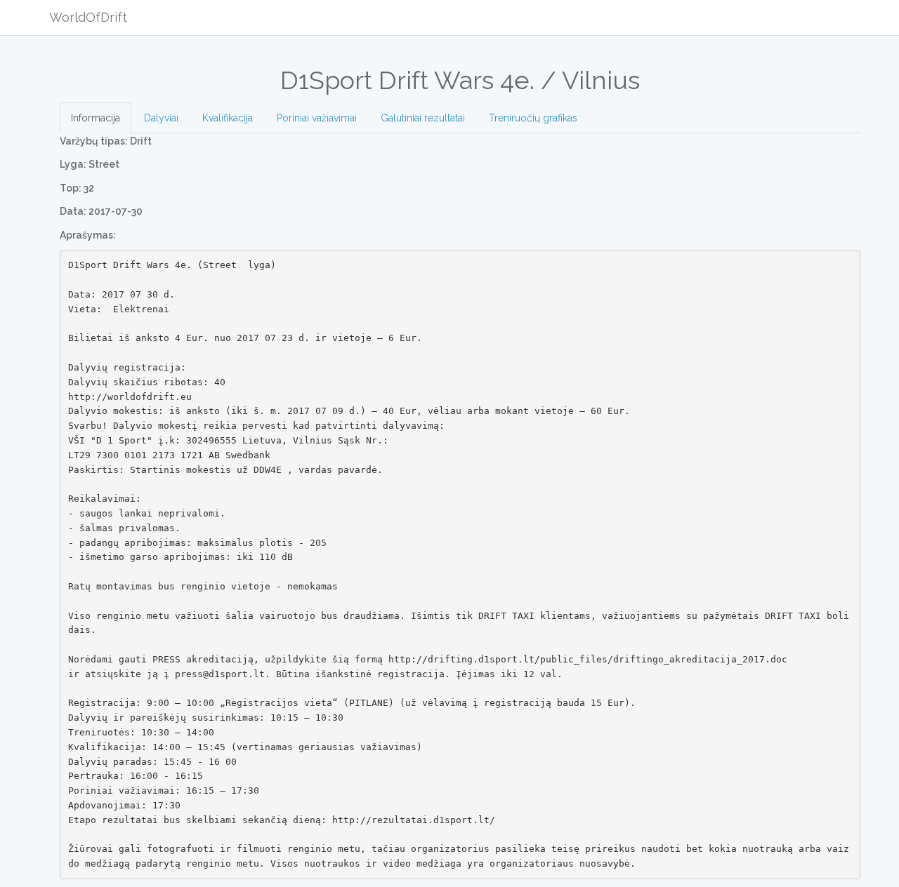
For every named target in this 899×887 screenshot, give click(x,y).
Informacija (95, 118)
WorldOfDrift (88, 17)
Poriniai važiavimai (317, 118)
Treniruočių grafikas (533, 118)
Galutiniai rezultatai (423, 118)
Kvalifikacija (227, 118)
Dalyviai (161, 118)
